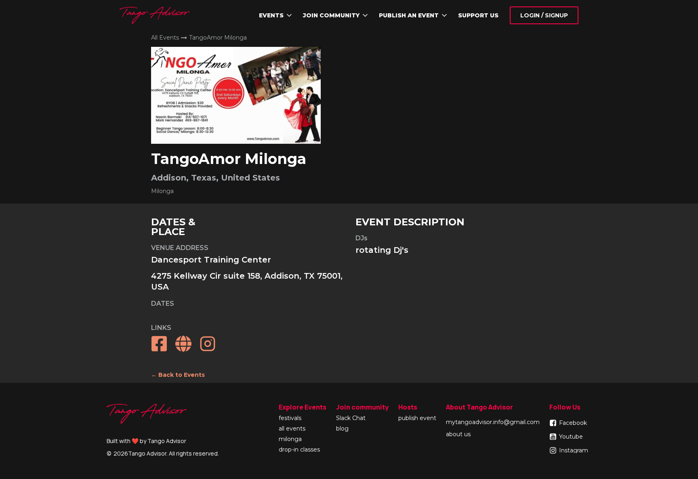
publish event (417, 418)
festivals (290, 418)
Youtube (571, 436)
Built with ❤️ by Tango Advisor (146, 441)
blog (342, 429)
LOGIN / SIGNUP (544, 15)
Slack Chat (351, 418)
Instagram (573, 450)
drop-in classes (299, 450)
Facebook (573, 423)
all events (292, 429)
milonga (290, 439)
